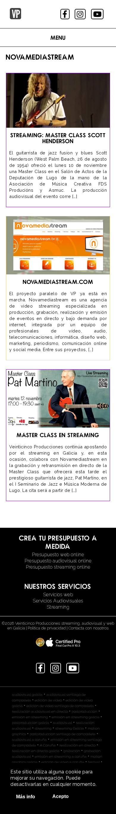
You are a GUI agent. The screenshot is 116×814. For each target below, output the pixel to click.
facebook (65, 14)
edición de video (48, 700)
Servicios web (58, 594)
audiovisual (62, 723)
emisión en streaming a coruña (61, 756)
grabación (71, 751)
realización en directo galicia (35, 751)
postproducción (84, 711)
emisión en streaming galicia (75, 717)
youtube (98, 14)
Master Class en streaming (58, 434)
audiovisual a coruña (29, 740)
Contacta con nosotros (88, 628)
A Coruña (48, 745)
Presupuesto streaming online (58, 567)
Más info (25, 796)
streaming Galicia (69, 728)
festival (94, 762)
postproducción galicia (30, 723)
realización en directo (77, 745)
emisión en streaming (30, 717)
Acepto (60, 796)
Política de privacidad (47, 628)
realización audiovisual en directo (40, 711)
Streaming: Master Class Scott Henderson (58, 138)
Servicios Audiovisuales (58, 601)
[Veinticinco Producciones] (15, 17)
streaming (43, 728)
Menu (58, 37)
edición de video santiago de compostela (60, 706)
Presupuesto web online (58, 554)
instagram (81, 14)
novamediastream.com (58, 281)
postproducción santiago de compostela (62, 734)
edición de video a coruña (62, 762)
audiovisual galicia (27, 695)
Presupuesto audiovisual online (58, 561)
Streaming (58, 607)
